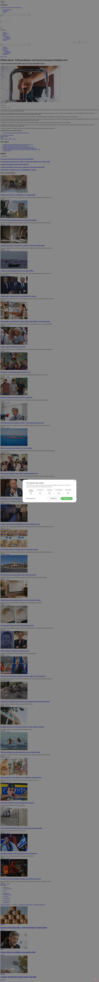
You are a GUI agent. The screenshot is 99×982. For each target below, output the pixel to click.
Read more (49, 486)
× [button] (74, 481)
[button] (30, 498)
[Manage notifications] (96, 979)
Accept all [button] (67, 498)
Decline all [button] (54, 498)
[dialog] (49, 491)
